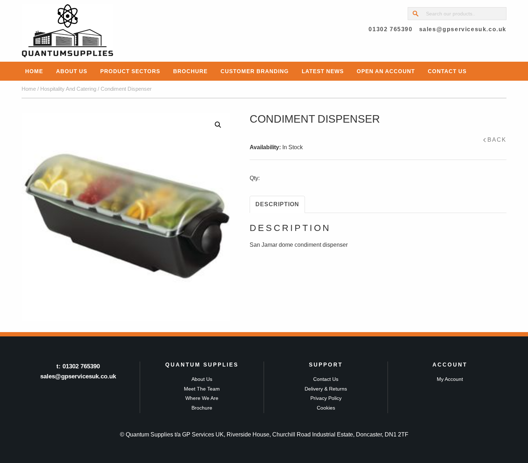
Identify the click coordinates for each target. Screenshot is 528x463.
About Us (71, 71)
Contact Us (447, 71)
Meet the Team (202, 389)
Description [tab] (277, 204)
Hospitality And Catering (68, 89)
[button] (218, 124)
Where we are (201, 398)
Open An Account (386, 71)
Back (496, 140)
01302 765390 (390, 29)
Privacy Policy (326, 398)
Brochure (190, 71)
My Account (450, 379)
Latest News (323, 71)
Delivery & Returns (326, 389)
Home (34, 71)
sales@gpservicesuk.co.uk (462, 29)
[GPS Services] (68, 31)
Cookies (326, 408)
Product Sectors (130, 71)
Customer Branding (255, 71)
